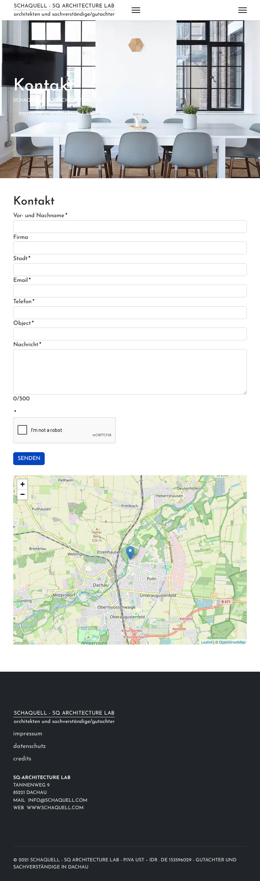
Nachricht (27, 345)
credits (22, 759)
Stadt (21, 258)
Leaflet (206, 642)
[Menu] (136, 10)
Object (23, 323)
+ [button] (22, 484)
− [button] (22, 494)
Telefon (24, 302)
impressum (27, 734)
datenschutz (29, 746)
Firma (20, 237)
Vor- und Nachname (40, 215)
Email (22, 280)
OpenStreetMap (232, 642)
